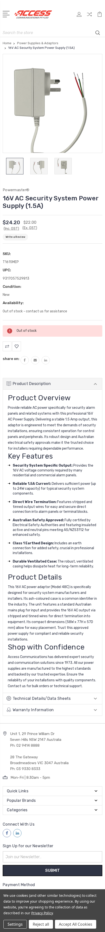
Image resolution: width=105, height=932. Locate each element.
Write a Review (15, 237)
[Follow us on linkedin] (17, 833)
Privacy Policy (41, 913)
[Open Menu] (7, 13)
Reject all (41, 924)
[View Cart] (99, 16)
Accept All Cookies (75, 924)
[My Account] (79, 16)
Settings (15, 924)
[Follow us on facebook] (7, 833)
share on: (11, 359)
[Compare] (89, 16)
